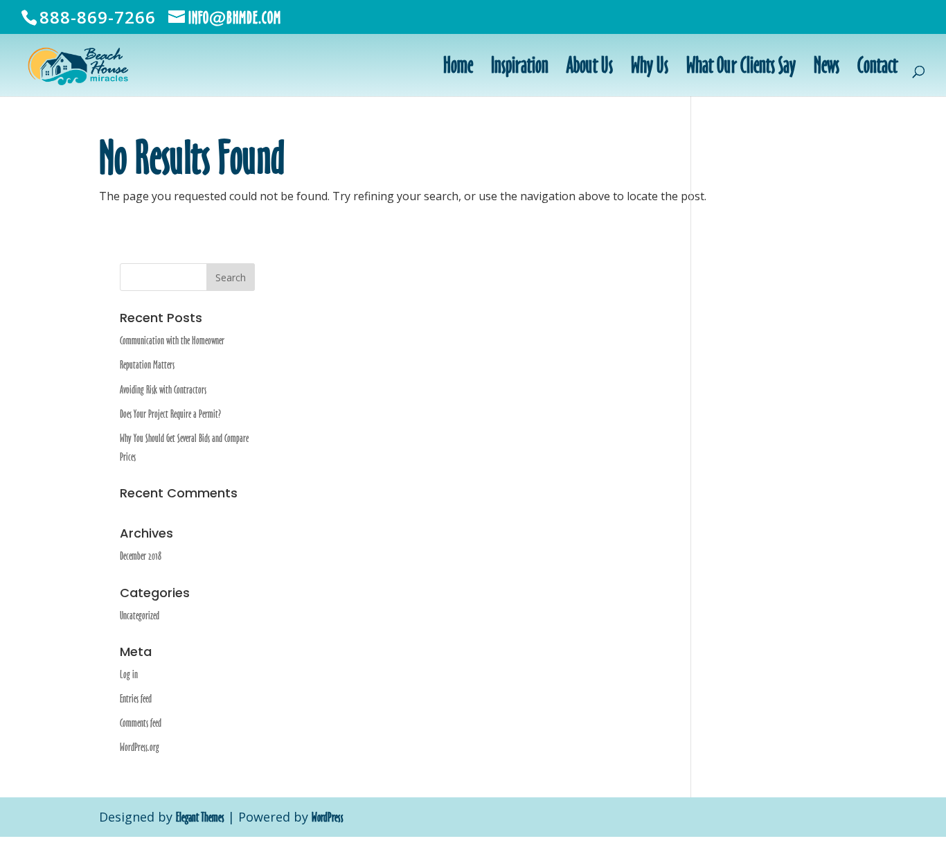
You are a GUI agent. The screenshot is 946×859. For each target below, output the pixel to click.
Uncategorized (139, 615)
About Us (589, 67)
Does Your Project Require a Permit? (170, 413)
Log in (129, 674)
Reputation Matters (147, 364)
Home (458, 67)
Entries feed (136, 698)
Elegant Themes (200, 817)
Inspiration (519, 67)
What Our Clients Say (741, 67)
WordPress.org (139, 747)
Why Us (649, 67)
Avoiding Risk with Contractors (163, 389)
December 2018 (140, 556)
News (826, 67)
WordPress (327, 817)
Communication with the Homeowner (172, 340)
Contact (877, 67)
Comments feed (140, 722)
